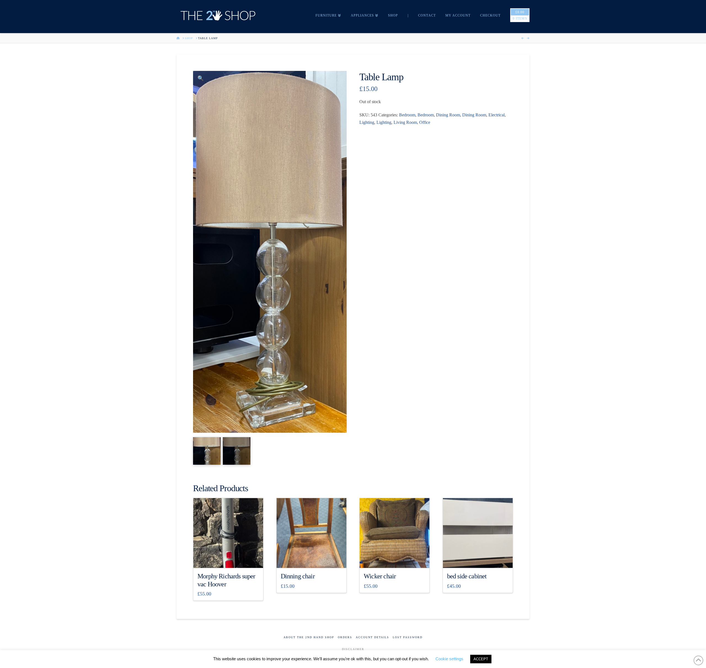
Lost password (407, 637)
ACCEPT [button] (481, 659)
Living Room (405, 122)
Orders (345, 637)
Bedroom (407, 115)
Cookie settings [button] (449, 658)
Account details (372, 637)
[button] (200, 78)
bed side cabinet (467, 576)
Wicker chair (380, 576)
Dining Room (448, 115)
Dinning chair (298, 576)
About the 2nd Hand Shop (309, 637)
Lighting (366, 122)
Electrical (496, 115)
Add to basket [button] (230, 559)
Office (424, 122)
